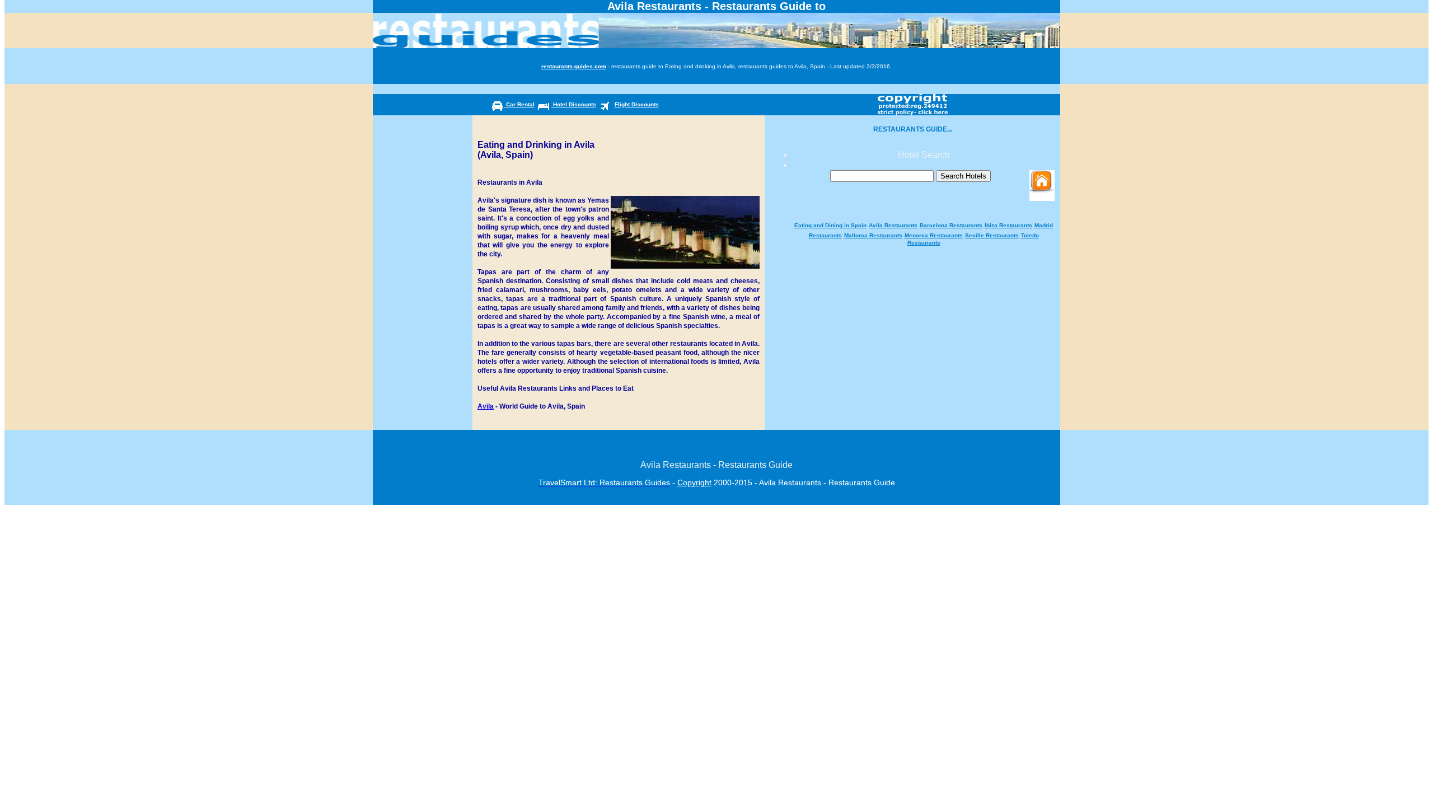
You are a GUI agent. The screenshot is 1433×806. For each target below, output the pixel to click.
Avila (485, 406)
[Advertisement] (924, 215)
